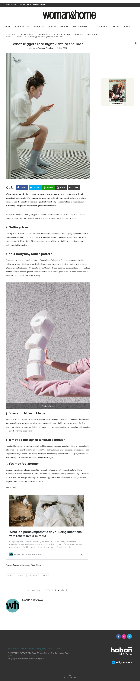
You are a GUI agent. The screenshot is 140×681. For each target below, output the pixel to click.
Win (126, 27)
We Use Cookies (54, 648)
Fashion (64, 27)
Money (116, 27)
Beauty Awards (62, 35)
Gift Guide (92, 35)
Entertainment (99, 27)
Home (8, 27)
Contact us (11, 5)
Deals (78, 35)
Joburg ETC (44, 35)
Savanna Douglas (45, 48)
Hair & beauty (80, 27)
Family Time (27, 35)
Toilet (44, 575)
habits (10, 575)
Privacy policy (40, 648)
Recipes (37, 27)
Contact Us (30, 648)
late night (32, 575)
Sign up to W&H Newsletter (32, 5)
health (21, 575)
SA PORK (52, 27)
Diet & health (22, 27)
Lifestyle (10, 35)
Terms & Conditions (16, 648)
